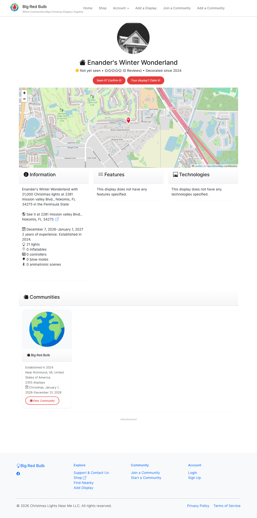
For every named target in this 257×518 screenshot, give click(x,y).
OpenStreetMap (215, 166)
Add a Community (211, 8)
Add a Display (146, 8)
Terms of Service (227, 506)
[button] (128, 122)
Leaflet (198, 166)
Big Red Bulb (34, 6)
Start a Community (146, 478)
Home (87, 8)
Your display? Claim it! (145, 80)
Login (192, 473)
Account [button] (119, 8)
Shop (103, 8)
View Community (44, 400)
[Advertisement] (128, 432)
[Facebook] (18, 473)
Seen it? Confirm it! (109, 80)
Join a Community (177, 8)
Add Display (83, 488)
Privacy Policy (198, 506)
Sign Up (194, 478)
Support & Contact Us (91, 473)
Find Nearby (84, 483)
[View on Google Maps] (57, 219)
